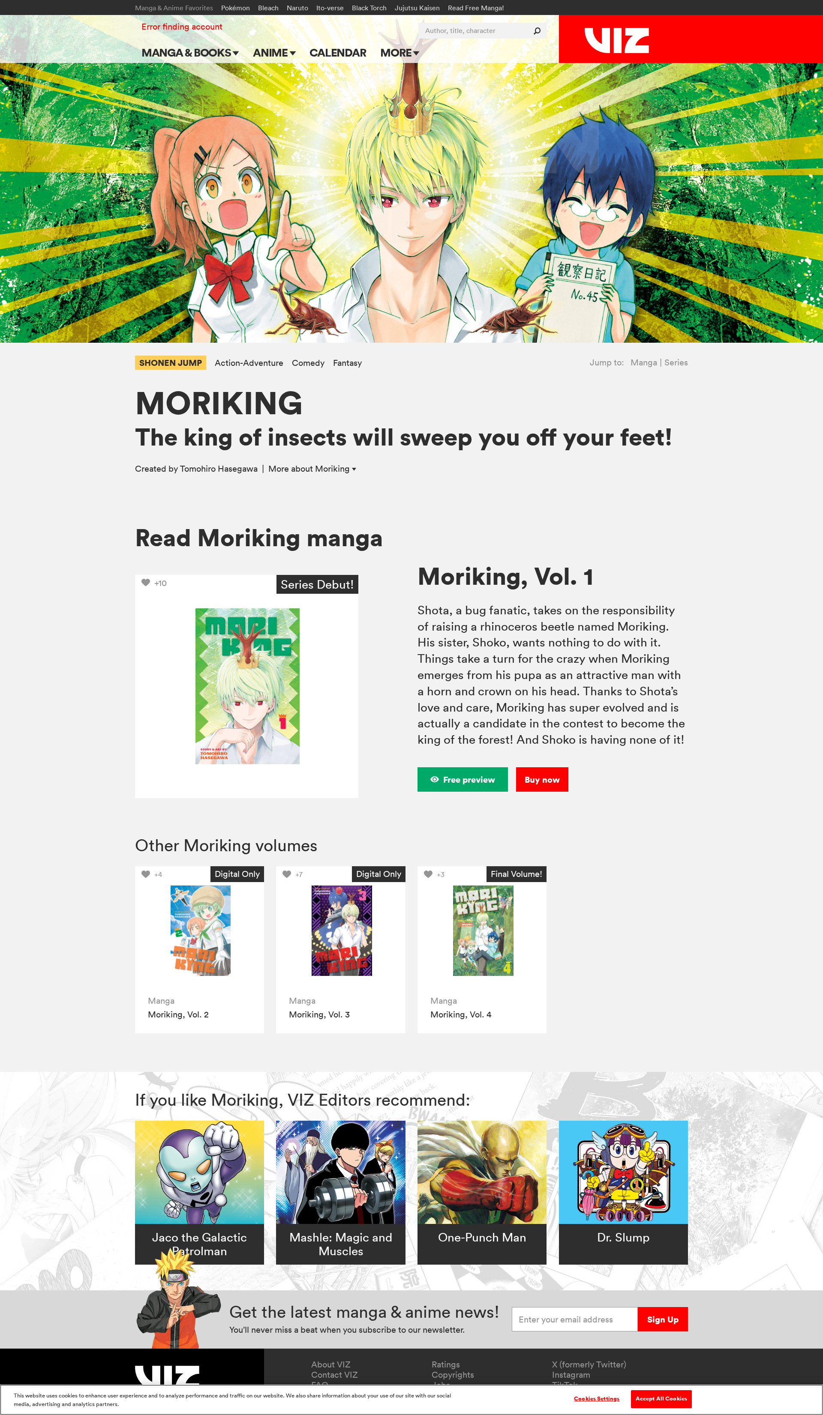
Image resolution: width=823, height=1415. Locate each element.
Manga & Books (187, 52)
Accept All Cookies (661, 1399)
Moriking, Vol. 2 (178, 1014)
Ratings (446, 1364)
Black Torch (369, 7)
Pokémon (235, 7)
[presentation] (199, 930)
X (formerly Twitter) (589, 1364)
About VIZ (331, 1364)
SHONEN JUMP (170, 362)
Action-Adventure (249, 363)
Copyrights (453, 1375)
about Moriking (310, 469)
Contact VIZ (334, 1375)
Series (676, 362)
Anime (271, 52)
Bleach (268, 7)
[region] (411, 1400)
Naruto (297, 7)
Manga (644, 362)
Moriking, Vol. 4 (460, 1014)
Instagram (571, 1375)
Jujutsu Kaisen (417, 7)
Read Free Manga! (476, 7)
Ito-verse (330, 7)
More (396, 52)
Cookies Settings (596, 1399)
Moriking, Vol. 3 (319, 1014)
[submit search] (539, 31)
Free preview (469, 779)
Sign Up (663, 1319)
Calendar (337, 52)
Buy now (542, 779)
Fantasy (347, 363)
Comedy (308, 363)
